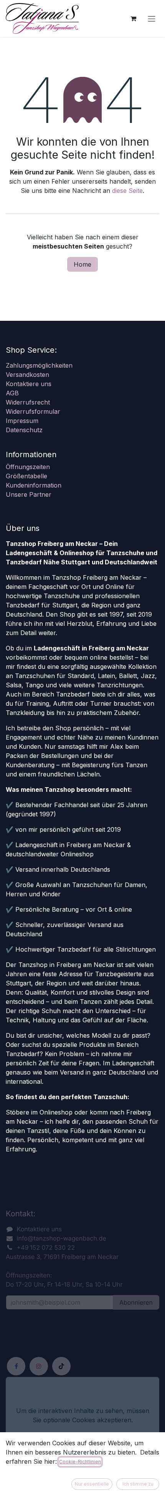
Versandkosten (27, 374)
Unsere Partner (28, 494)
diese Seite (127, 190)
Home (82, 264)
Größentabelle (26, 476)
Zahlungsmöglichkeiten (39, 365)
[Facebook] (16, 1366)
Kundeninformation (33, 485)
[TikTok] (61, 1366)
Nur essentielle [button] (92, 1484)
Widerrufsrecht (28, 402)
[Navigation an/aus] (151, 18)
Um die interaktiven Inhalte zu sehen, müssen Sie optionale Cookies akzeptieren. (82, 1415)
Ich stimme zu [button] (137, 1484)
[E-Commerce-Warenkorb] (133, 18)
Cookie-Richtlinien (80, 1461)
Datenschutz (24, 430)
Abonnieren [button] (136, 1302)
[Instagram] (39, 1366)
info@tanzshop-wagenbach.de (61, 1238)
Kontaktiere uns (28, 384)
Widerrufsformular (33, 411)
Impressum (22, 421)
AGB (12, 393)
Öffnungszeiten (28, 467)
